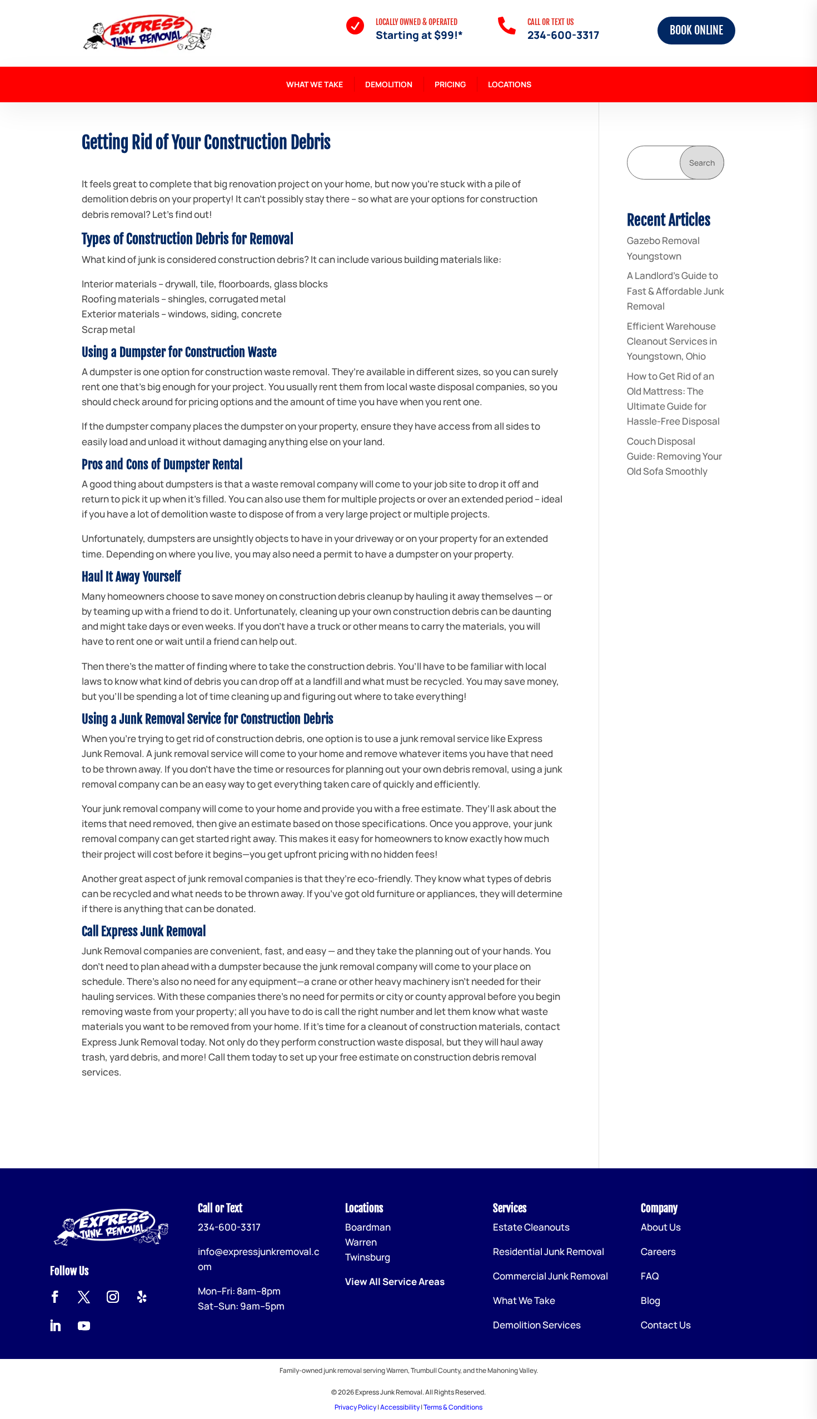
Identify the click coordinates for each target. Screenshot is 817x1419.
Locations (509, 84)
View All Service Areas (395, 1281)
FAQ (650, 1275)
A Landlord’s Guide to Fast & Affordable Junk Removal (675, 290)
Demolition (388, 84)
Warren (361, 1242)
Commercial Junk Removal (550, 1275)
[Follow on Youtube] (84, 1325)
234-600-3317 (563, 35)
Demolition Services (537, 1324)
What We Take (314, 84)
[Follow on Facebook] (55, 1296)
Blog (650, 1300)
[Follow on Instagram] (113, 1296)
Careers (658, 1251)
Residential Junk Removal (548, 1251)
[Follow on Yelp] (141, 1296)
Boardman (368, 1227)
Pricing (450, 84)
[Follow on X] (84, 1296)
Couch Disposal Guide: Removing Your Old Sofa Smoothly (674, 456)
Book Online (696, 30)
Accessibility (400, 1407)
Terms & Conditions (453, 1407)
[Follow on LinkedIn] (55, 1325)
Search (702, 162)
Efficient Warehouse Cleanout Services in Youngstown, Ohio (672, 341)
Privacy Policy (355, 1407)
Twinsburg (367, 1257)
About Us (661, 1227)
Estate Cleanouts (531, 1227)
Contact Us (666, 1324)
